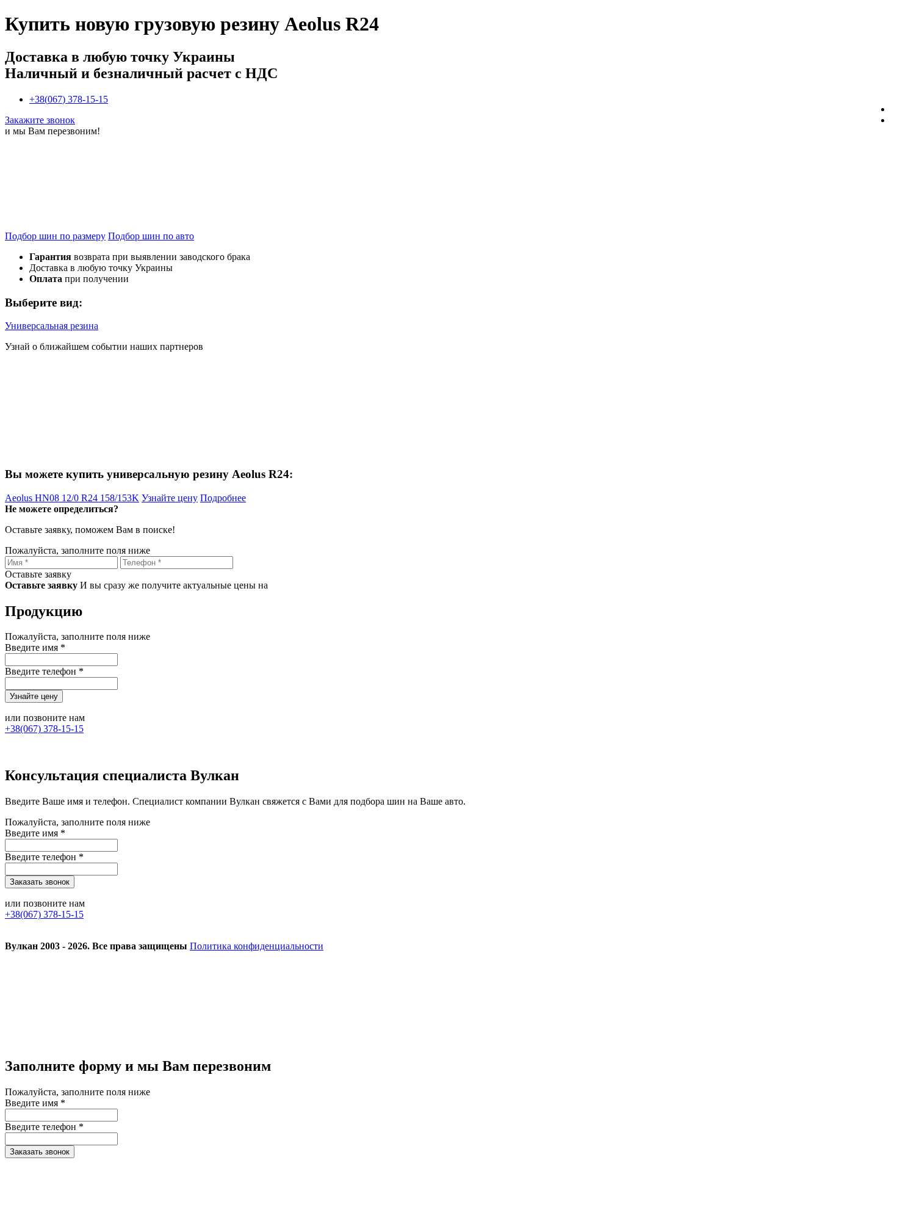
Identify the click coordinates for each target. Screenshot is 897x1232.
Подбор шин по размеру (55, 236)
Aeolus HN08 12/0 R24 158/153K (72, 498)
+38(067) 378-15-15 (68, 99)
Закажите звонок (40, 120)
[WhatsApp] (652, 1040)
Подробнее (223, 498)
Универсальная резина (51, 326)
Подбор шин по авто (151, 236)
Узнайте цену (170, 498)
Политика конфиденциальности (256, 946)
